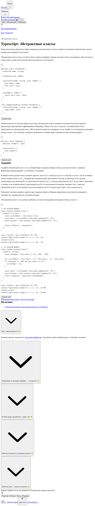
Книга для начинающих (10, 17)
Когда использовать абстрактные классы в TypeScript (26, 307)
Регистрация (10, 20)
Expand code (6, 119)
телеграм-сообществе (33, 337)
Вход (3, 20)
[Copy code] (2, 65)
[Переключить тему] (22, 19)
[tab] (3, 22)
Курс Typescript (7, 33)
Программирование (9, 29)
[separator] (47, 493)
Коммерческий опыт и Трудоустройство (18, 299)
